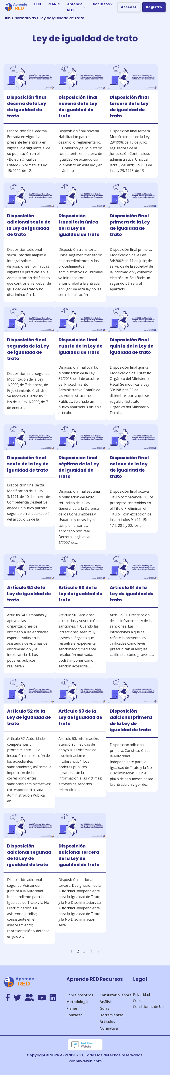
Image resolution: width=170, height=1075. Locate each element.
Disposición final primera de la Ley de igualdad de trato (130, 225)
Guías (104, 1008)
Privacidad (141, 994)
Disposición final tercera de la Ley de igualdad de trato (129, 106)
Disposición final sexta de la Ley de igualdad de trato (27, 464)
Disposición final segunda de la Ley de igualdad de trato (28, 349)
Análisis (106, 1001)
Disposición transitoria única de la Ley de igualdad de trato (78, 225)
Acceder (129, 7)
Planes (72, 1008)
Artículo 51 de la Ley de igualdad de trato (132, 593)
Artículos (107, 1021)
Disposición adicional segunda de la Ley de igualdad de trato (29, 855)
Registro (154, 7)
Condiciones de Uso (149, 1006)
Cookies (139, 1000)
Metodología (77, 1001)
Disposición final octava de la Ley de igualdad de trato (129, 467)
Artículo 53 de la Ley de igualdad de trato (80, 717)
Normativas (25, 18)
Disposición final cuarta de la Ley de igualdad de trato (80, 346)
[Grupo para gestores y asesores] (29, 998)
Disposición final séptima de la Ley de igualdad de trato (78, 467)
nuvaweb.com (89, 1061)
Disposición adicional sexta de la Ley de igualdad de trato (28, 225)
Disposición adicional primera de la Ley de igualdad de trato (131, 720)
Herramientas (112, 1015)
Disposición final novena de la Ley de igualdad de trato (77, 106)
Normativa (109, 1028)
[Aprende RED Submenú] (84, 7)
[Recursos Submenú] (111, 4)
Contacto (74, 1015)
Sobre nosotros (79, 995)
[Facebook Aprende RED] (8, 998)
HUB (37, 4)
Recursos (101, 4)
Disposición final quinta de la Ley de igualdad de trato (131, 346)
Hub (7, 18)
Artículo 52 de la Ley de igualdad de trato (29, 717)
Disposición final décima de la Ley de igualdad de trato (26, 106)
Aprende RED (75, 7)
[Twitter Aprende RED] (17, 998)
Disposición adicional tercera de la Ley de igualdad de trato (78, 855)
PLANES (54, 4)
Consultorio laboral (116, 995)
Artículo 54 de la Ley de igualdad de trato (29, 593)
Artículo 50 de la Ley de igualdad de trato (80, 593)
